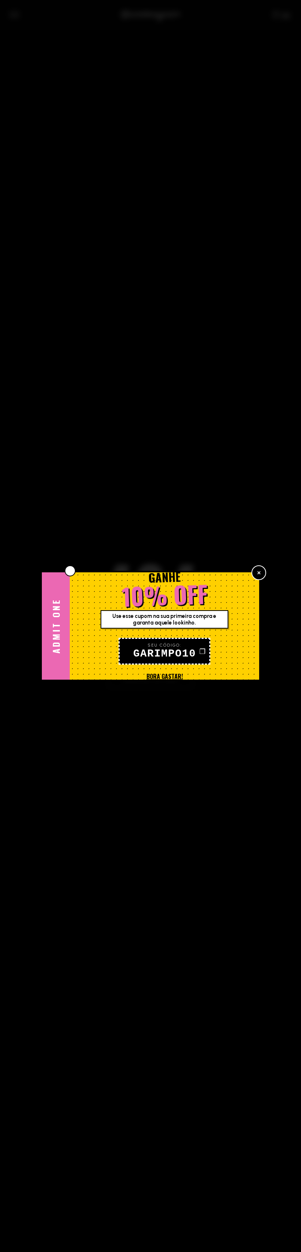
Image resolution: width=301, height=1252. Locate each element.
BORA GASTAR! (164, 676)
